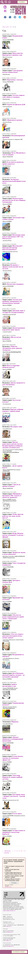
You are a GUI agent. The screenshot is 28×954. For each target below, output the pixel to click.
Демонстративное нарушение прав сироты (13, 329)
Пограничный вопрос (12, 37)
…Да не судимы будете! (12, 467)
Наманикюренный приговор (13, 136)
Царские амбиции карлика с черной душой (12, 410)
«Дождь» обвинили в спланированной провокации (12, 739)
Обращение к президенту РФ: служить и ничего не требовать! (12, 495)
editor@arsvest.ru (9, 932)
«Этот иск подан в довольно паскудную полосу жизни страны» (12, 636)
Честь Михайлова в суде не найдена (13, 154)
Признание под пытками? (12, 598)
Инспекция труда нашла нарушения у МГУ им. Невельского (13, 236)
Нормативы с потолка (15, 80)
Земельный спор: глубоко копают (13, 218)
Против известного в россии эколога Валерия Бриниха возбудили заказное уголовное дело (12, 444)
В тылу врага (17, 813)
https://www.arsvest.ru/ (9, 910)
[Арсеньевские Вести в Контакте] (15, 17)
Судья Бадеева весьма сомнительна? (12, 71)
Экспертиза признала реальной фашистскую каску (14, 181)
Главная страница (5, 26)
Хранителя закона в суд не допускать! (13, 553)
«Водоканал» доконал (14, 120)
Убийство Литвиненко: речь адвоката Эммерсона (12, 348)
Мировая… (15, 722)
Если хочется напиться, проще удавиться (13, 163)
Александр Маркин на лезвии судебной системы (12, 777)
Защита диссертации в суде (9, 685)
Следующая (6, 852)
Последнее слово (16, 427)
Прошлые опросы (8, 886)
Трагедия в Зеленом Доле (11, 581)
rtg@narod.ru (8, 940)
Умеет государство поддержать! (13, 564)
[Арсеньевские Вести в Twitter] (20, 17)
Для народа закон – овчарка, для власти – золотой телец (13, 796)
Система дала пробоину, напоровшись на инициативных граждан (12, 301)
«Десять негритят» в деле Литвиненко (13, 384)
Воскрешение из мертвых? (13, 655)
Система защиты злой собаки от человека (13, 96)
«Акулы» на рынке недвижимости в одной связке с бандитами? (13, 617)
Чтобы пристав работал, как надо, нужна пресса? (12, 516)
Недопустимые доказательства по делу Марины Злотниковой (13, 200)
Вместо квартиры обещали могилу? (11, 366)
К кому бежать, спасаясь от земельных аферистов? (12, 758)
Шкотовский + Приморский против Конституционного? (12, 247)
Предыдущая (7, 851)
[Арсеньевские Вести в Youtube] (24, 17)
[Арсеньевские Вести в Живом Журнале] (10, 17)
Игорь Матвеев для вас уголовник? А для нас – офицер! (13, 535)
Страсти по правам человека (11, 485)
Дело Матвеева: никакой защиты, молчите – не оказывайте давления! (13, 675)
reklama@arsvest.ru (10, 946)
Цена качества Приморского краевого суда (12, 54)
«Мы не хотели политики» (11, 338)
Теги (11, 26)
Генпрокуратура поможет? (13, 704)
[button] (22, 2)
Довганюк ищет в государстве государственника (13, 311)
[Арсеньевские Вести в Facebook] (5, 17)
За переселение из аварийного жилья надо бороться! (13, 832)
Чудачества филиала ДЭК (16, 104)
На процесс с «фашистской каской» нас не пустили (12, 267)
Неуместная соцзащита (15, 284)
